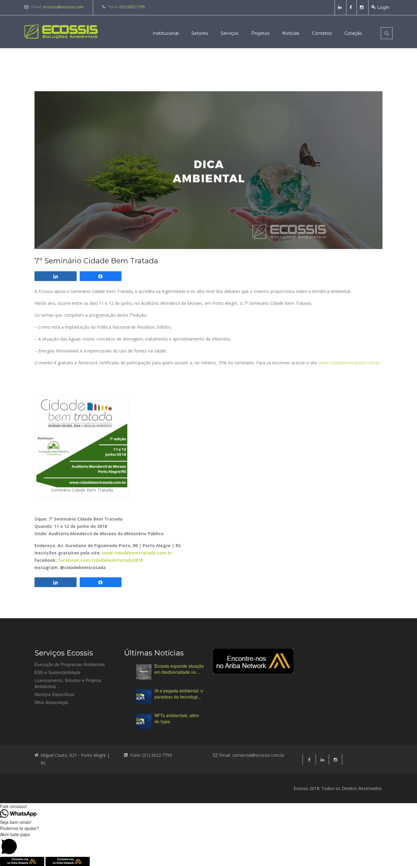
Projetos (260, 33)
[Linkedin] (340, 7)
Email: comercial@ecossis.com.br (252, 755)
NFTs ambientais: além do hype (176, 718)
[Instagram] (362, 7)
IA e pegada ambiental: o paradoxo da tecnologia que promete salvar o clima (178, 693)
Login (383, 7)
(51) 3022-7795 (132, 6)
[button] (208, 844)
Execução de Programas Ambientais (69, 664)
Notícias (290, 33)
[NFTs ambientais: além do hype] (143, 721)
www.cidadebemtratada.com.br (349, 363)
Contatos (322, 33)
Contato (161, 788)
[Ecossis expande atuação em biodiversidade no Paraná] (143, 672)
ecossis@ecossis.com (63, 6)
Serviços (229, 33)
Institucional (166, 33)
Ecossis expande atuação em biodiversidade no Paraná (179, 669)
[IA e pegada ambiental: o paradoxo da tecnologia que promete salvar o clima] (143, 696)
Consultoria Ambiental (58, 788)
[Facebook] (352, 7)
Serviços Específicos (54, 694)
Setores (199, 33)
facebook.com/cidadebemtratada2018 (100, 560)
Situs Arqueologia (51, 702)
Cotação (353, 33)
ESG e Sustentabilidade (57, 672)
